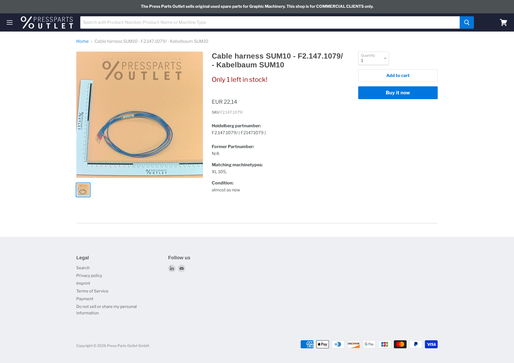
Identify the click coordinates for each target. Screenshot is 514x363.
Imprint (83, 283)
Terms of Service (92, 291)
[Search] (467, 22)
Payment (84, 298)
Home (82, 41)
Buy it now (398, 92)
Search (83, 267)
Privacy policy (89, 275)
